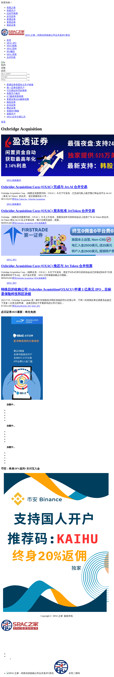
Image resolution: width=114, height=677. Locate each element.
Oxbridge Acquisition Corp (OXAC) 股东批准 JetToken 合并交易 (48, 211)
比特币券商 (12, 13)
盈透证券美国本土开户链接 (20, 84)
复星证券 (11, 22)
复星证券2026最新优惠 (18, 99)
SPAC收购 (12, 45)
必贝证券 (11, 16)
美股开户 (11, 10)
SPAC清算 (12, 54)
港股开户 (11, 114)
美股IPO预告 (13, 111)
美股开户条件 (13, 93)
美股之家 (11, 7)
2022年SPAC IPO (24, 306)
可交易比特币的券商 (17, 90)
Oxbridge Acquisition (36, 199)
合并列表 (11, 57)
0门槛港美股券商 (15, 96)
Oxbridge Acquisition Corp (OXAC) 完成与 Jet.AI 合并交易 (44, 187)
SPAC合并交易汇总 (16, 117)
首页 (9, 40)
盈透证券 (11, 19)
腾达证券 (11, 108)
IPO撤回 (11, 51)
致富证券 (11, 25)
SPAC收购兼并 (14, 180)
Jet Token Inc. (22, 199)
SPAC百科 (12, 48)
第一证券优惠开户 (15, 87)
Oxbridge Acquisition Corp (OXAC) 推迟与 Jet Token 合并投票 (46, 266)
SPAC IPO (11, 43)
